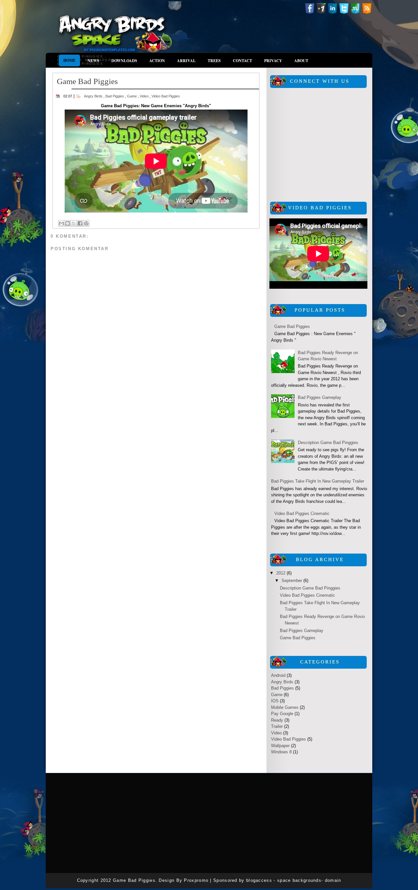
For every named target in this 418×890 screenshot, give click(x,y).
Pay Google (282, 713)
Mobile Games (284, 707)
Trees (214, 60)
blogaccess (260, 880)
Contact (242, 60)
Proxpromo (197, 880)
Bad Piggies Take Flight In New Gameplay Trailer (317, 481)
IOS (275, 700)
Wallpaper (280, 745)
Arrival (186, 60)
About (301, 60)
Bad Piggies (114, 96)
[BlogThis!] (67, 223)
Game (132, 96)
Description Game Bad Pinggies (328, 442)
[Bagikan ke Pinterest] (86, 223)
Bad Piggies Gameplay (319, 397)
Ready (277, 720)
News (93, 60)
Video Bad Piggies (166, 96)
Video (144, 96)
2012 (281, 573)
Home (69, 60)
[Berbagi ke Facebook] (80, 223)
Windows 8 (281, 751)
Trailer (277, 726)
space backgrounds (299, 880)
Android (278, 675)
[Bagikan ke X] (74, 223)
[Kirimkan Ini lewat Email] (61, 223)
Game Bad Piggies (292, 326)
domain (333, 880)
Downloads (124, 60)
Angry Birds (93, 96)
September (292, 580)
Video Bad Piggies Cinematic (302, 513)
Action (157, 60)
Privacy (273, 60)
